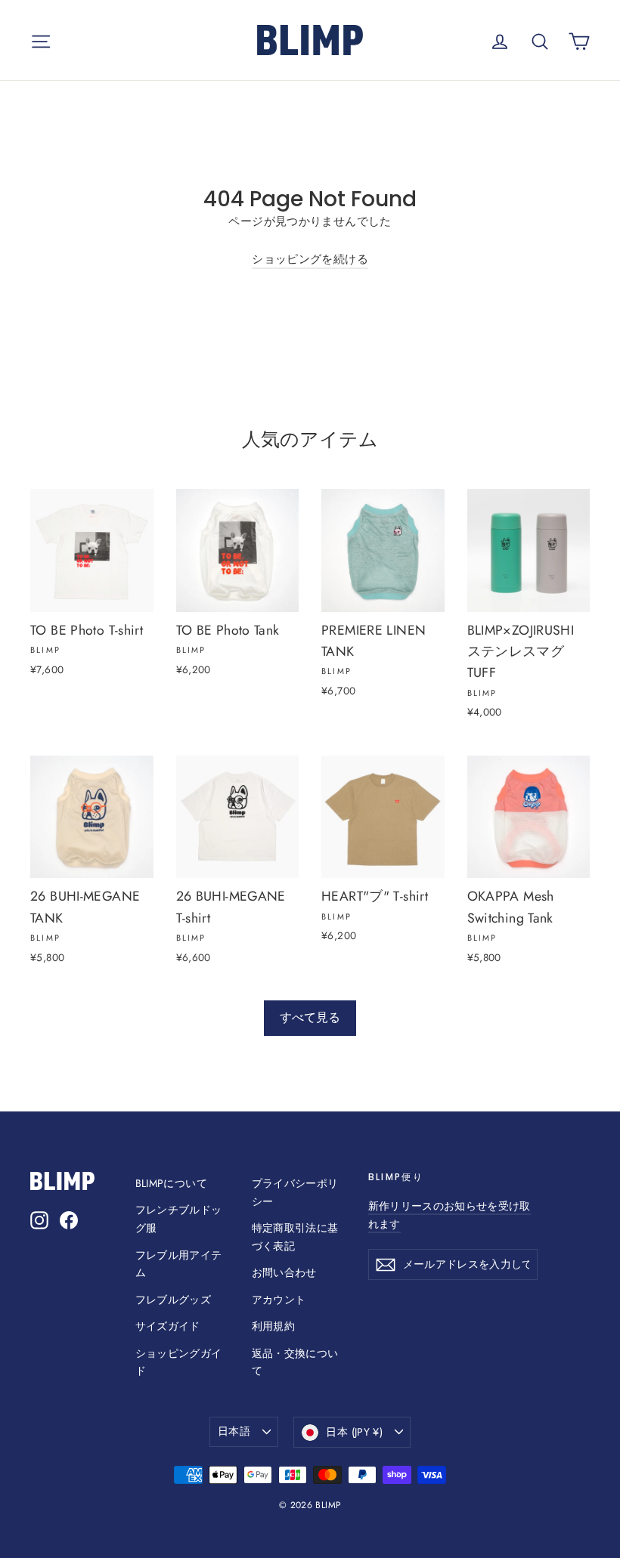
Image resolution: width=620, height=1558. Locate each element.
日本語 (234, 1431)
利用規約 (274, 1326)
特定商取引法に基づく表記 (295, 1237)
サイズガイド (167, 1326)
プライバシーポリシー (295, 1192)
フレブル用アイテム (178, 1264)
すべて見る (310, 1017)
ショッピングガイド (178, 1362)
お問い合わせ (284, 1272)
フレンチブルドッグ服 (178, 1218)
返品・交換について (295, 1362)
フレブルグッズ (173, 1299)
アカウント (279, 1299)
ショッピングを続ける (310, 259)
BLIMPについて (171, 1183)
